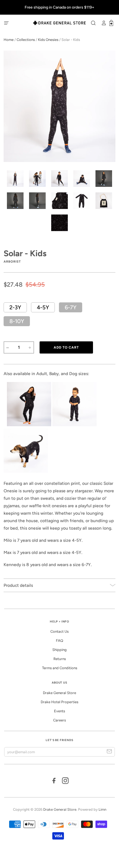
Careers (59, 720)
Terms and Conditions (59, 668)
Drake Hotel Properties (59, 702)
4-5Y (43, 307)
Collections (26, 40)
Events (59, 711)
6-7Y (70, 307)
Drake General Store (59, 693)
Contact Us (59, 631)
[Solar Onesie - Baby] (74, 424)
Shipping (59, 650)
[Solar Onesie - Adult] (29, 424)
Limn (102, 809)
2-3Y (15, 307)
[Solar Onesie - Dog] (6, 424)
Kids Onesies (48, 40)
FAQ (59, 641)
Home (9, 40)
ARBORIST (12, 261)
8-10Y (16, 321)
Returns (59, 659)
